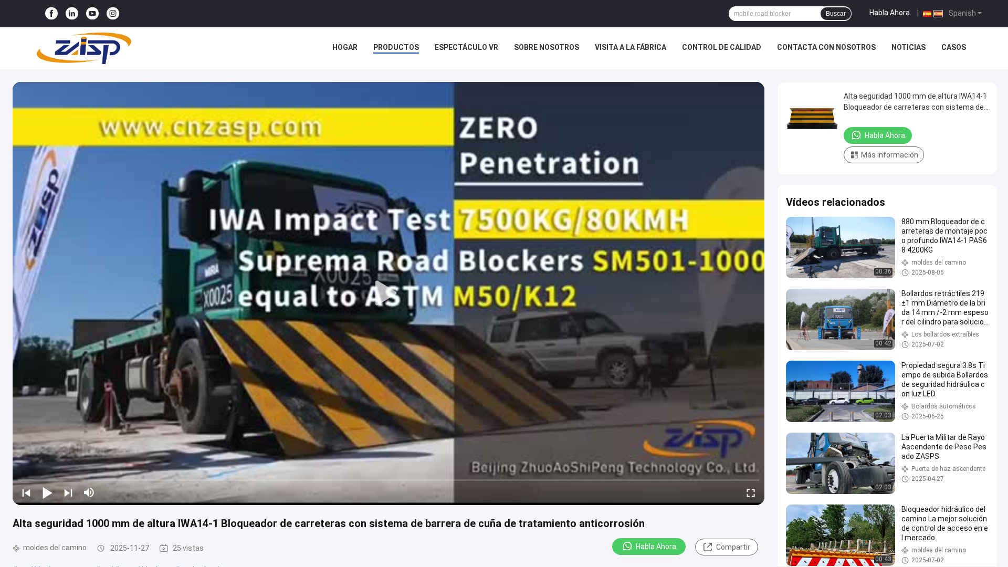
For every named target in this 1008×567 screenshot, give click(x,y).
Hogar (345, 47)
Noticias (908, 47)
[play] (388, 293)
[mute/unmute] (89, 492)
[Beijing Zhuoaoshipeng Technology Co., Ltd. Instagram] (112, 13)
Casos (953, 47)
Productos (396, 47)
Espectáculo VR (466, 47)
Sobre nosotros (546, 47)
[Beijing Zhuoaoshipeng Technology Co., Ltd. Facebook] (51, 13)
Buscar (836, 13)
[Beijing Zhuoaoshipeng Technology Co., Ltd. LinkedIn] (71, 13)
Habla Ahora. (890, 12)
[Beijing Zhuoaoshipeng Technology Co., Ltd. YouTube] (92, 13)
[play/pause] (47, 492)
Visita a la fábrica (630, 47)
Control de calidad (721, 47)
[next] (68, 492)
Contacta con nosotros (826, 47)
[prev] (26, 492)
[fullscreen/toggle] (750, 492)
